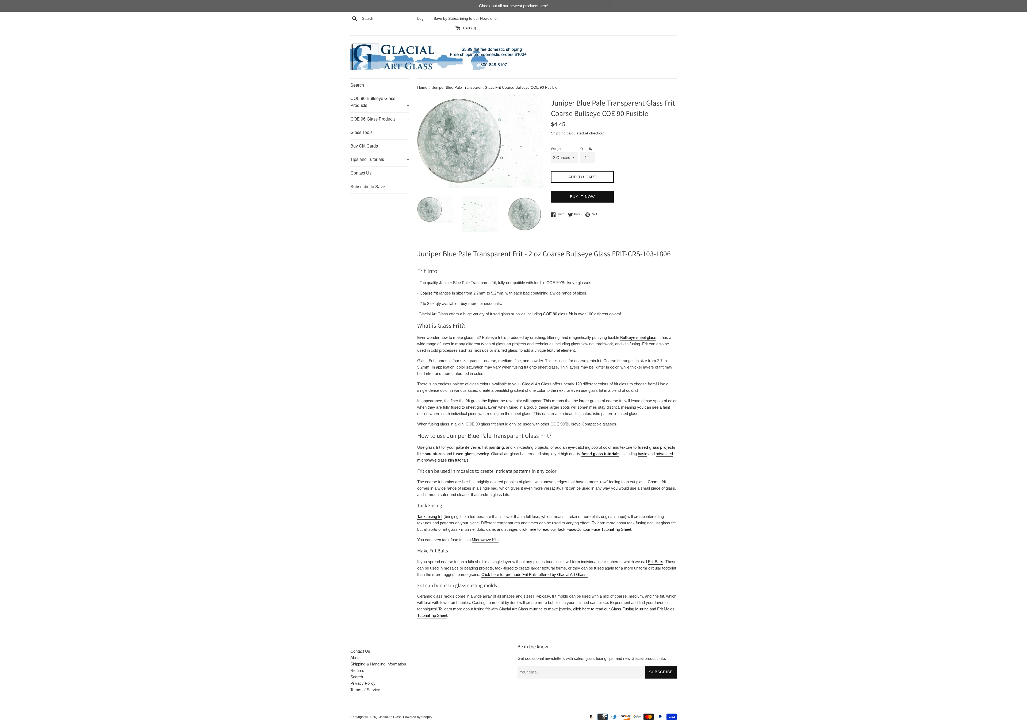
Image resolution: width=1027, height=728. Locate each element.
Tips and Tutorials (379, 159)
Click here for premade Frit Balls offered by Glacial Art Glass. (534, 574)
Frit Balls (655, 561)
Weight (556, 149)
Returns (357, 670)
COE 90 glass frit (558, 314)
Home (422, 88)
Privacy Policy (362, 683)
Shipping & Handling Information (378, 664)
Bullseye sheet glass (638, 337)
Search (357, 85)
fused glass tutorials (600, 453)
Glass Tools (361, 132)
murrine (536, 609)
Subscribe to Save (367, 186)
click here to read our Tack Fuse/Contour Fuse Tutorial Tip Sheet (575, 529)
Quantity (586, 149)
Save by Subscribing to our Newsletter (466, 19)
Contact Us (360, 173)
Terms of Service (365, 689)
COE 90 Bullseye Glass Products (379, 102)
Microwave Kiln (485, 539)
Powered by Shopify (417, 717)
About (355, 657)
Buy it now (582, 197)
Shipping (558, 133)
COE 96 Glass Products (379, 119)
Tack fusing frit (429, 516)
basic (642, 453)
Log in (422, 19)
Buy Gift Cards (364, 146)
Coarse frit (429, 293)
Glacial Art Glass (389, 717)
